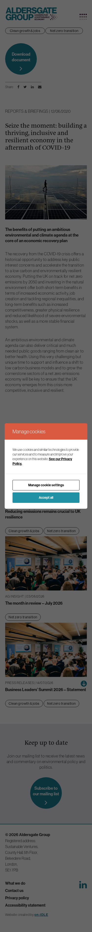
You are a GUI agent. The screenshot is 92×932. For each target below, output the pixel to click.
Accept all (46, 498)
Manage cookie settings (46, 485)
